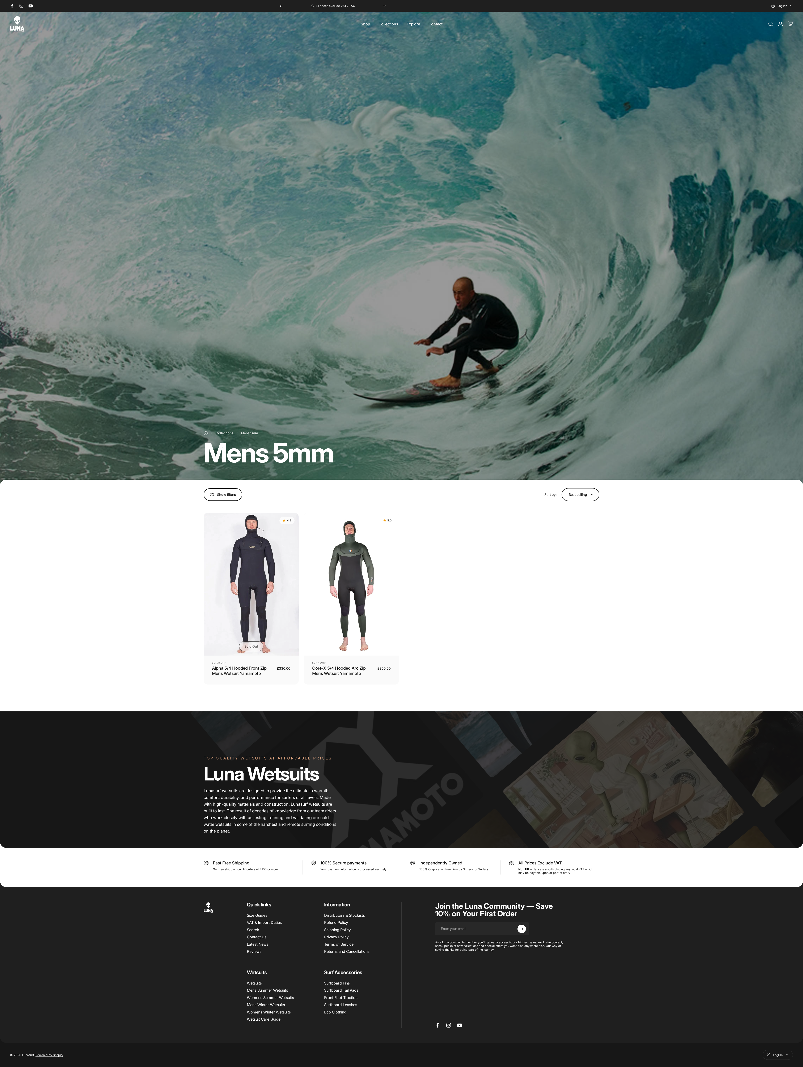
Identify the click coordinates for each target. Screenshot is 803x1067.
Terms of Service (339, 944)
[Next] (384, 6)
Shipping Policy (337, 930)
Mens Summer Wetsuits (267, 990)
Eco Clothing (335, 1012)
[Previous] (281, 6)
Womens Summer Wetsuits (270, 997)
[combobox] (782, 6)
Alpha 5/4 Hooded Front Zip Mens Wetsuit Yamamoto (239, 671)
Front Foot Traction (341, 997)
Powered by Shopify (49, 1055)
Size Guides (257, 915)
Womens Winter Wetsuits (269, 1012)
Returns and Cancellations (346, 951)
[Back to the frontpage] (206, 433)
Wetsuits (254, 983)
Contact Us (256, 937)
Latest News (257, 944)
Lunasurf (219, 662)
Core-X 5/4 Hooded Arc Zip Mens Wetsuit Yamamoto (339, 671)
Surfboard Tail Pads (341, 990)
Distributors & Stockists (344, 915)
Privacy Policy (336, 937)
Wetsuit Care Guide (263, 1019)
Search (253, 930)
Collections (224, 433)
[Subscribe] (521, 929)
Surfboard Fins (337, 983)
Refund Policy (336, 922)
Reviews (254, 951)
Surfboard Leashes (340, 1005)
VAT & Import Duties (264, 922)
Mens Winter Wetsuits (266, 1005)
